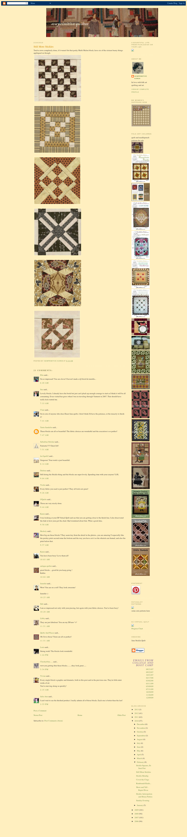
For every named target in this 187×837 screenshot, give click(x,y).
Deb (41, 604)
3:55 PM (44, 704)
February (140, 762)
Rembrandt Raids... (143, 783)
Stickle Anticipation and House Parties (144, 795)
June (139, 747)
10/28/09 (149, 692)
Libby (42, 618)
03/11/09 (149, 683)
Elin (42, 375)
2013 (137, 709)
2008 (137, 813)
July (139, 743)
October (140, 731)
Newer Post (38, 715)
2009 (137, 810)
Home (80, 715)
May (139, 750)
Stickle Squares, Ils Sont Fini (143, 767)
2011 (137, 717)
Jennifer (43, 583)
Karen (42, 513)
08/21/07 (149, 669)
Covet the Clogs (142, 779)
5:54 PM (44, 669)
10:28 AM (45, 611)
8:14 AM (44, 464)
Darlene (43, 470)
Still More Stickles (143, 772)
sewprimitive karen (140, 77)
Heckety (43, 531)
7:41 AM (44, 420)
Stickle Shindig (142, 775)
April (139, 754)
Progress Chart (137, 628)
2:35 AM (44, 689)
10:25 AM (45, 597)
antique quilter (46, 566)
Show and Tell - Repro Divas (142, 788)
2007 (137, 817)
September (141, 735)
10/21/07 (149, 675)
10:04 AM (45, 577)
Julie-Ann (44, 696)
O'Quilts (43, 499)
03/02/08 (149, 680)
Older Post (121, 715)
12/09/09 (149, 697)
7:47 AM (44, 435)
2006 (137, 821)
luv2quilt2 (44, 456)
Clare (42, 410)
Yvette (42, 485)
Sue (41, 389)
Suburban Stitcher (47, 441)
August (140, 739)
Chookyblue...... (46, 661)
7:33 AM (44, 403)
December (141, 724)
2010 (137, 720)
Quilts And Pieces (47, 632)
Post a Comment (40, 710)
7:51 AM (44, 449)
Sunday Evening (142, 800)
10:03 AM (45, 559)
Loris (42, 647)
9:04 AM (44, 478)
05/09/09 (149, 686)
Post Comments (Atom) (53, 720)
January (140, 805)
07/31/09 (149, 689)
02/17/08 (149, 677)
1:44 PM (44, 655)
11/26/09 (149, 695)
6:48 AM (44, 383)
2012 (137, 713)
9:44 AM (44, 507)
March (139, 758)
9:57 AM (44, 545)
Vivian (43, 676)
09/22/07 (149, 672)
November (141, 728)
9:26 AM (44, 492)
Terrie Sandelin (46, 427)
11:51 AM (45, 626)
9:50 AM (44, 524)
